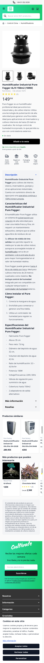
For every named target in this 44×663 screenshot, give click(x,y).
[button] (10, 94)
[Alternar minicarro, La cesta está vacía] (37, 9)
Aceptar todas (21, 646)
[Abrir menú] (3, 8)
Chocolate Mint (29, 483)
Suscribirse (21, 573)
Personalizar (21, 658)
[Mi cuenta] (32, 9)
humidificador (11, 251)
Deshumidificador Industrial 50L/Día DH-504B (30, 443)
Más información (9, 641)
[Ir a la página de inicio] (19, 8)
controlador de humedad (16, 289)
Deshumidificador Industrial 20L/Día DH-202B (11, 443)
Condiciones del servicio (12, 582)
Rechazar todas (21, 652)
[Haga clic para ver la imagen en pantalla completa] (21, 49)
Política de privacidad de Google (23, 581)
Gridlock (7, 483)
